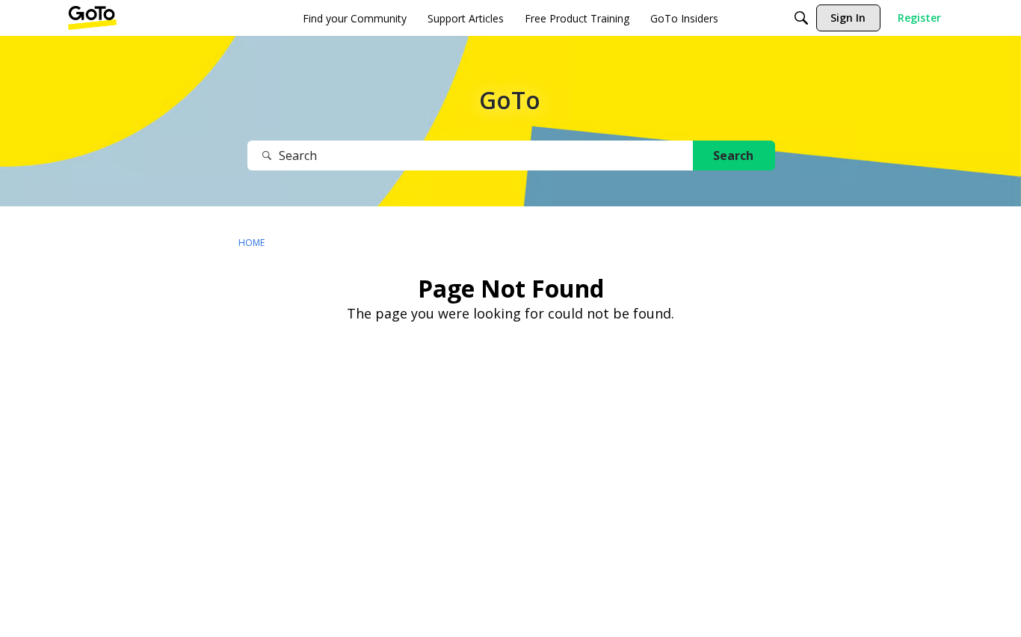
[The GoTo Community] (92, 18)
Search (733, 155)
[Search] (801, 17)
